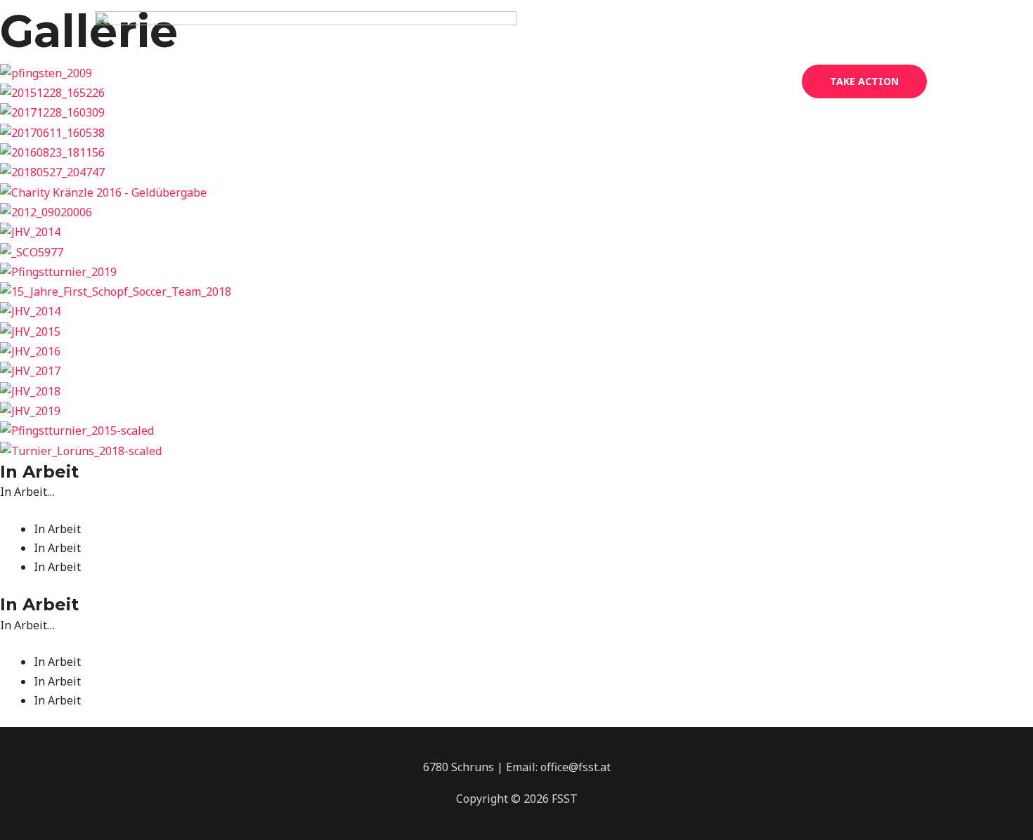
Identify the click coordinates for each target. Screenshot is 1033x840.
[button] (864, 81)
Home (563, 81)
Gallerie (694, 81)
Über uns (626, 81)
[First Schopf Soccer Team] (305, 80)
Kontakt (758, 81)
